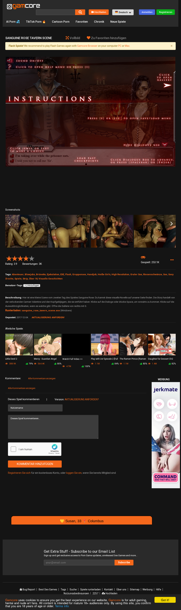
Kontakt (108, 589)
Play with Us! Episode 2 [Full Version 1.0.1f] (104, 359)
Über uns (121, 589)
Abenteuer (18, 274)
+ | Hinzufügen (32, 285)
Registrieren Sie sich (19, 472)
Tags (63, 589)
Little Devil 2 (11, 359)
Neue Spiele (118, 21)
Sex (165, 274)
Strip (25, 278)
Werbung (147, 589)
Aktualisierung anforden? (82, 399)
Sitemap (134, 589)
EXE (62, 274)
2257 (95, 593)
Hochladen (100, 12)
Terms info (62, 606)
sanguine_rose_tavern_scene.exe (41, 310)
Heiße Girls (104, 274)
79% (31, 363)
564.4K (41, 363)
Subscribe (124, 562)
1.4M (154, 363)
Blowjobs (30, 274)
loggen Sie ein (74, 472)
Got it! (165, 600)
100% (87, 366)
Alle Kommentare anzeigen (42, 378)
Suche (73, 589)
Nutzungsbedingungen (76, 593)
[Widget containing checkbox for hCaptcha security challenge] (34, 449)
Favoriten (82, 21)
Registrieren (165, 12)
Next (171, 224)
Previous (9, 224)
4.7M (68, 366)
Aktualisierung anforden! (48, 317)
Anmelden (147, 12)
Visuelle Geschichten (51, 278)
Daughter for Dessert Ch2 (160, 359)
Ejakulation (53, 274)
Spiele (18, 278)
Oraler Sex (136, 274)
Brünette (41, 274)
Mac (127, 45)
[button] (123, 12)
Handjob (92, 274)
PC (119, 45)
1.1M (97, 363)
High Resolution (120, 274)
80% (59, 363)
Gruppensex (79, 274)
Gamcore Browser (87, 45)
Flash (68, 274)
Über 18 (33, 278)
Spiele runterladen (90, 589)
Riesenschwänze (152, 274)
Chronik (99, 21)
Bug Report (28, 589)
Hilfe (158, 589)
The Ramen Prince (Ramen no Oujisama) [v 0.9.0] (133, 359)
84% (117, 363)
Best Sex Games (48, 589)
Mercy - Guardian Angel (45, 359)
